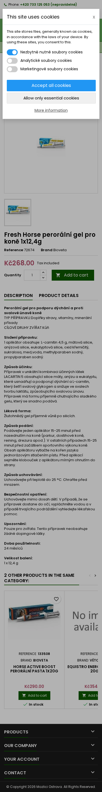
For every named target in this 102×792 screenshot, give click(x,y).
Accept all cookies (51, 85)
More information (51, 110)
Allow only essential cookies (51, 98)
